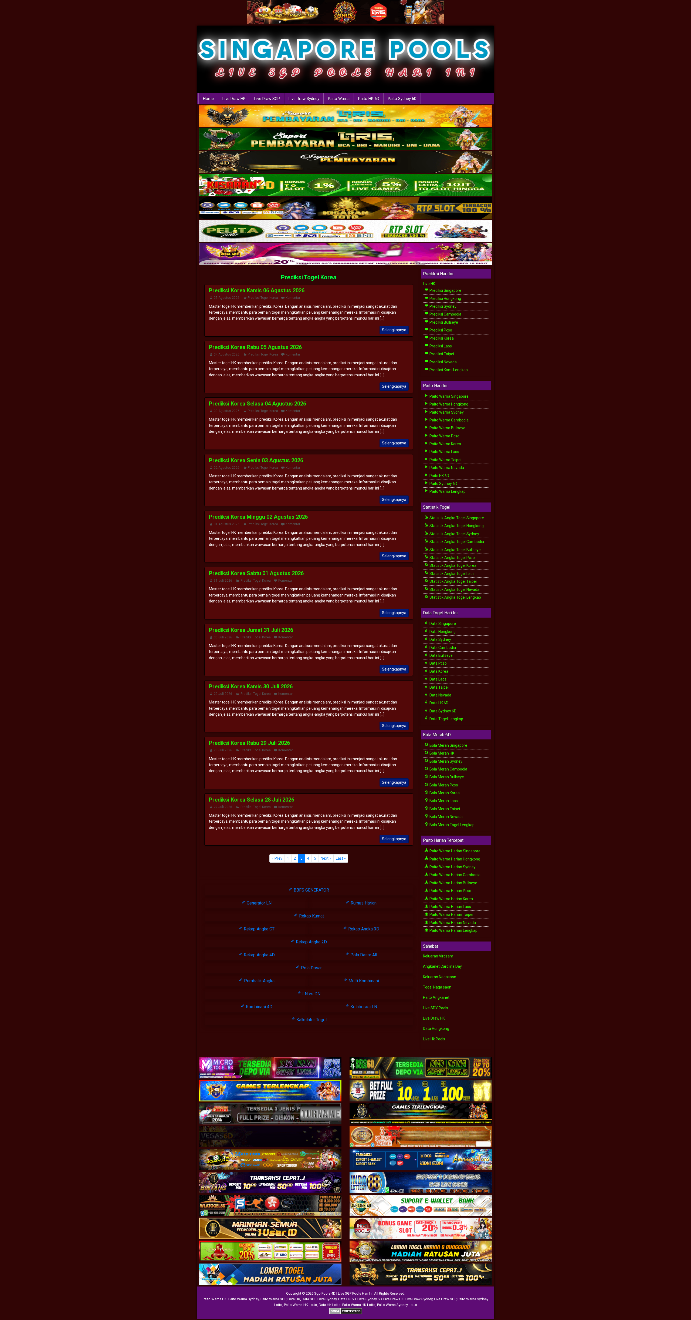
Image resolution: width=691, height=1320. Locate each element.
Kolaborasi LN (363, 1006)
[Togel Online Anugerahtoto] (421, 1160)
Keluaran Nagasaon (439, 977)
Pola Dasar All (363, 954)
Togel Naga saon (437, 987)
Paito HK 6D (368, 98)
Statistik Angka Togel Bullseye (455, 550)
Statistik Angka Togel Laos (452, 573)
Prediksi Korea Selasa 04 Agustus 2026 (257, 403)
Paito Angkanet (436, 997)
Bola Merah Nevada (446, 817)
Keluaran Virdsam (438, 956)
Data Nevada (440, 695)
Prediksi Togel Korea (308, 277)
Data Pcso (438, 663)
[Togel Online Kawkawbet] (270, 1114)
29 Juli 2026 (223, 694)
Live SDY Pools (435, 1008)
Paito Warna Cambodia (449, 420)
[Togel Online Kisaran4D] (345, 185)
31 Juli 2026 (223, 580)
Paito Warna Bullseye (447, 428)
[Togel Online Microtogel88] (270, 1068)
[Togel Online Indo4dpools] (270, 1274)
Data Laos (437, 679)
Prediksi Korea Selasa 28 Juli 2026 (251, 799)
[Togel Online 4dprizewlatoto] (270, 1229)
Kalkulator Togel (311, 1019)
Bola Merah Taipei (444, 809)
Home (208, 98)
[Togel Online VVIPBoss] (345, 116)
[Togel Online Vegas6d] (270, 1137)
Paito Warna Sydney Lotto (397, 1305)
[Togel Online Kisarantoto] (345, 208)
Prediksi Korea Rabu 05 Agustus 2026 (255, 347)
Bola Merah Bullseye (446, 777)
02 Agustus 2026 (226, 468)
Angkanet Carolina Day (442, 966)
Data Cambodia (442, 647)
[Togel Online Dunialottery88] (421, 1137)
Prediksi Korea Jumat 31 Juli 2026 (251, 630)
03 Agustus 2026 (226, 411)
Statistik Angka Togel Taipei (453, 581)
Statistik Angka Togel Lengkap (455, 597)
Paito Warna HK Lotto (300, 1305)
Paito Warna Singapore (449, 396)
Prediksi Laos (440, 346)
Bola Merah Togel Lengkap (452, 825)
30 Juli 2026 (223, 637)
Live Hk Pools (434, 1039)
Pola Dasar (311, 967)
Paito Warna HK (215, 1299)
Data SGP (309, 1299)
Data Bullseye (441, 655)
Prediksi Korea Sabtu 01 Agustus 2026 (256, 573)
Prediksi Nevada (443, 362)
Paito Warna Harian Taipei (451, 914)
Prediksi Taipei (441, 354)
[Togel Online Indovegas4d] (421, 1274)
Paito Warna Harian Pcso (450, 891)
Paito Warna (339, 98)
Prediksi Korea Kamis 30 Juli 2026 (251, 686)
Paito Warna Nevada (446, 467)
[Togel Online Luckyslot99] (421, 1091)
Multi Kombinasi (363, 980)
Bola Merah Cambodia (448, 769)
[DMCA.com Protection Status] (345, 1311)
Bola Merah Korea (444, 793)
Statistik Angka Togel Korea (452, 565)
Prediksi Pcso (440, 330)
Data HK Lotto (330, 1305)
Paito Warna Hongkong (448, 404)
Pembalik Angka (259, 980)
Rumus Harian (363, 903)
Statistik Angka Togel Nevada (454, 589)
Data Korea (438, 671)
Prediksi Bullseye (443, 322)
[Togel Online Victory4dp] (270, 1091)
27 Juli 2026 (223, 807)
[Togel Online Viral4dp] (345, 254)
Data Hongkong (442, 631)
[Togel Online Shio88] (421, 1251)
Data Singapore (442, 623)
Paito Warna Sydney (446, 412)
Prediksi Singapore (445, 290)
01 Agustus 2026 (226, 524)
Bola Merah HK (441, 753)
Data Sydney (440, 639)
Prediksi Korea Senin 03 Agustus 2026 (256, 460)
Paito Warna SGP (273, 1299)
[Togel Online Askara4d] (270, 1160)
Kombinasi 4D (258, 1006)
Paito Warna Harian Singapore (454, 851)
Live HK (429, 284)
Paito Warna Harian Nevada (452, 922)
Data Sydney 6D (442, 711)
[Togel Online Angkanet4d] (421, 1206)
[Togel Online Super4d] (345, 162)
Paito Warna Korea (445, 444)
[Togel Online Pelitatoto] (345, 231)
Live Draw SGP (267, 98)
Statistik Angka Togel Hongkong (456, 526)
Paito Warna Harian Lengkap (453, 930)
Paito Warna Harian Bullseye (453, 883)
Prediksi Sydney (442, 306)
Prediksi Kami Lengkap (448, 370)
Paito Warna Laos (444, 452)
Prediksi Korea (441, 338)
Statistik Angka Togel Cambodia (456, 542)
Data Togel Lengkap (446, 719)
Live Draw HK (234, 98)
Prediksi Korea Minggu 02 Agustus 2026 (258, 517)
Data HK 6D (438, 703)
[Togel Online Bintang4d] (270, 1183)
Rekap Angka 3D (363, 929)
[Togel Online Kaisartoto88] (270, 1251)
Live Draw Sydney (304, 98)
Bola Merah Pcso (443, 785)
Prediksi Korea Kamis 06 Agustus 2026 (256, 290)
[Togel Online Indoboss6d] (421, 1068)
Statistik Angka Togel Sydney (454, 534)
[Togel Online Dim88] (345, 139)
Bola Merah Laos (443, 801)
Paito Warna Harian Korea (451, 899)
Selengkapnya (394, 330)
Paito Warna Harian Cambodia (454, 875)
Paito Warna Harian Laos (450, 906)
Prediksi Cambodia (445, 314)
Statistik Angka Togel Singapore (456, 518)
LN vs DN (310, 993)
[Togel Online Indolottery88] (421, 1183)
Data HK (293, 1299)
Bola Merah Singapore (448, 745)
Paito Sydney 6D (402, 98)
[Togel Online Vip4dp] (421, 1114)
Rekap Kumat (311, 916)
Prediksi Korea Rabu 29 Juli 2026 (249, 743)
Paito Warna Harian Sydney (452, 867)
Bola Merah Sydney (445, 761)
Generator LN (259, 903)
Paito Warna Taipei (445, 460)
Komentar (293, 298)
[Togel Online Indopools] (421, 1229)
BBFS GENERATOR (311, 890)
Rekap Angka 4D (259, 954)
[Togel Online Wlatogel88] (270, 1206)
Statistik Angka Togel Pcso (452, 557)
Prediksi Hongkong (445, 298)
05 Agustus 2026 (226, 298)
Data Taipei (439, 687)
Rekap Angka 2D (311, 941)
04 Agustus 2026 (226, 354)
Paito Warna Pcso (444, 436)
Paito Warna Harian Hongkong (454, 859)
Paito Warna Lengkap (447, 491)
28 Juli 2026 (223, 750)
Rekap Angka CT (259, 929)
